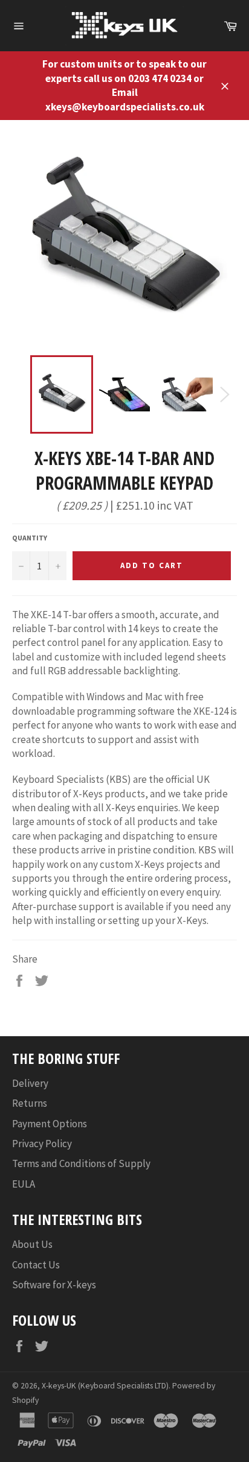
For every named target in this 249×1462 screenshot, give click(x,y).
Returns (29, 1103)
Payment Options (49, 1123)
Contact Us (36, 1264)
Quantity (29, 537)
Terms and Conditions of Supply (81, 1163)
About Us (32, 1244)
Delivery (30, 1083)
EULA (23, 1184)
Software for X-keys (54, 1284)
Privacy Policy (42, 1143)
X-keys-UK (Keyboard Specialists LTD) (105, 1386)
